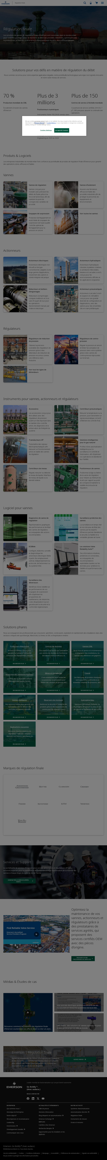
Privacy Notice (39, 123)
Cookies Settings (46, 130)
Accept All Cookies (61, 130)
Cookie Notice (51, 123)
